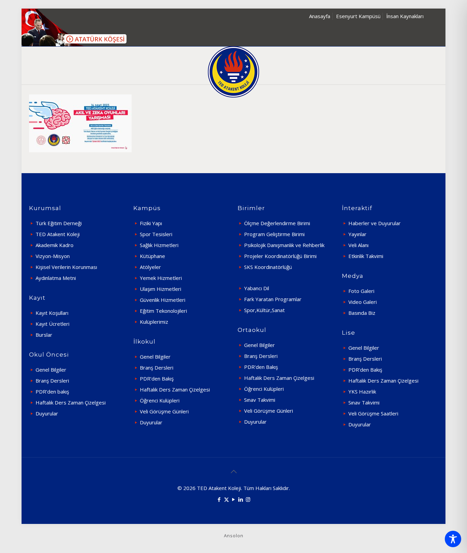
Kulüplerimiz (154, 321)
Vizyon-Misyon (53, 256)
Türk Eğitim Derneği (59, 223)
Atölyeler (150, 266)
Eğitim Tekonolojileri (163, 310)
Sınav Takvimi (259, 399)
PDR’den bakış (52, 391)
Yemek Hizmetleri (161, 277)
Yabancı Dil (256, 288)
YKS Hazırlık (362, 391)
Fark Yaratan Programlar (273, 299)
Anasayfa (319, 16)
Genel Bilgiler (51, 369)
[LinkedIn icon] (240, 499)
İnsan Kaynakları (405, 16)
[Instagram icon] (248, 499)
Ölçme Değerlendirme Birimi (277, 223)
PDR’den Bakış (157, 378)
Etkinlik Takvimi (365, 256)
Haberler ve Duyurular (374, 223)
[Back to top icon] (233, 471)
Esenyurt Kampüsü (358, 16)
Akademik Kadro (55, 245)
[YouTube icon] (233, 499)
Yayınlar (357, 234)
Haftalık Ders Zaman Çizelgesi (71, 402)
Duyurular (47, 413)
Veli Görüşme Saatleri (373, 413)
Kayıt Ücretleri (52, 323)
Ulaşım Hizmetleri (160, 288)
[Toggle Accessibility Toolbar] (453, 539)
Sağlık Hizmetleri (159, 245)
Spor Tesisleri (156, 234)
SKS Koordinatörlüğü (268, 266)
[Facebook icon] (219, 499)
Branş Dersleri (52, 380)
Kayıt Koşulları (52, 312)
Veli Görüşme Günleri (164, 411)
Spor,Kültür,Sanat (264, 310)
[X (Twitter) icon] (226, 499)
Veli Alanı (358, 245)
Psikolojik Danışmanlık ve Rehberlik (284, 245)
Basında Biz (361, 312)
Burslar (44, 334)
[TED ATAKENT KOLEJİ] (233, 72)
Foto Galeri (361, 290)
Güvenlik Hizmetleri (162, 299)
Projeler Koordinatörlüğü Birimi (280, 256)
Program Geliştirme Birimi (274, 234)
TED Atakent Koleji (58, 234)
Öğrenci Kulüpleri (159, 400)
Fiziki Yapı (151, 223)
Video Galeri (362, 301)
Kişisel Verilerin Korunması (66, 266)
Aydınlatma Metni (56, 277)
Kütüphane (152, 256)
